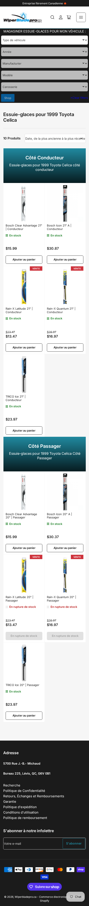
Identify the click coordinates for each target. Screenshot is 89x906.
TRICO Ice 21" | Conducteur (15, 398)
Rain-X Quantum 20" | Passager (61, 598)
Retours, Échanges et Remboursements (33, 796)
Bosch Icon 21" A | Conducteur (59, 227)
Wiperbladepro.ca (26, 896)
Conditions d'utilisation (20, 812)
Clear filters (79, 97)
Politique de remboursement (25, 818)
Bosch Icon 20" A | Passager (59, 515)
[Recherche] (52, 17)
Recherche (11, 785)
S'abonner (74, 843)
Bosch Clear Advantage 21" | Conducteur (24, 227)
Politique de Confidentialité (24, 791)
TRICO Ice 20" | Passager (22, 685)
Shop (7, 98)
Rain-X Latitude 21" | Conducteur (19, 310)
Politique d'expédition (20, 807)
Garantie (9, 801)
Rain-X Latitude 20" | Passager (19, 598)
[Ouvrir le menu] (81, 17)
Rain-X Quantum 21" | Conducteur (61, 310)
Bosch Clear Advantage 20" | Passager (21, 515)
